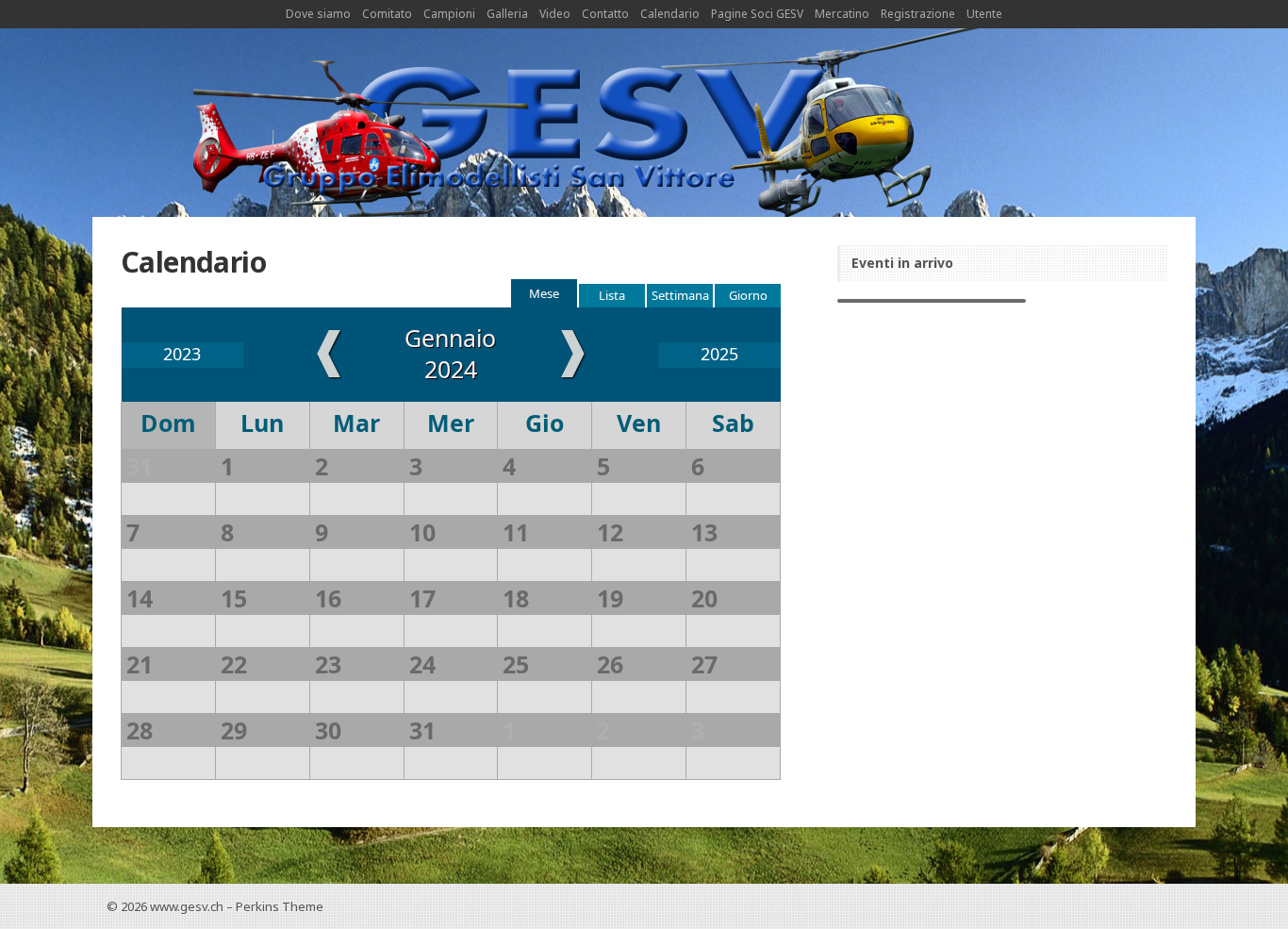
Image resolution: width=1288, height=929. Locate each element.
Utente (984, 14)
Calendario (670, 14)
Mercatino (842, 14)
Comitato (387, 14)
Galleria (507, 14)
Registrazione (918, 14)
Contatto (605, 14)
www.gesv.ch (186, 906)
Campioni (449, 14)
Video (554, 14)
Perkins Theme (279, 906)
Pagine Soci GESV (757, 14)
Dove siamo (318, 14)
